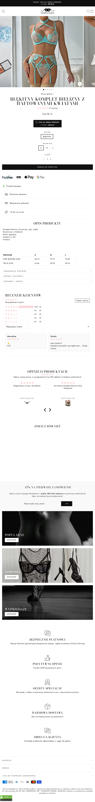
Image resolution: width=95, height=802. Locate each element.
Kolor (47, 132)
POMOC (6, 768)
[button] (43, 108)
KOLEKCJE (7, 760)
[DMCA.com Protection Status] (6, 800)
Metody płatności (14, 276)
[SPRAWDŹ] (47, 528)
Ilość (48, 155)
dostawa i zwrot (13, 281)
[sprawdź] (47, 602)
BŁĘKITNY (47, 136)
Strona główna (46, 94)
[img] (25, 339)
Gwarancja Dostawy (15, 271)
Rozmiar (47, 144)
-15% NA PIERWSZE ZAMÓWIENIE (19, 776)
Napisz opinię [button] (82, 300)
